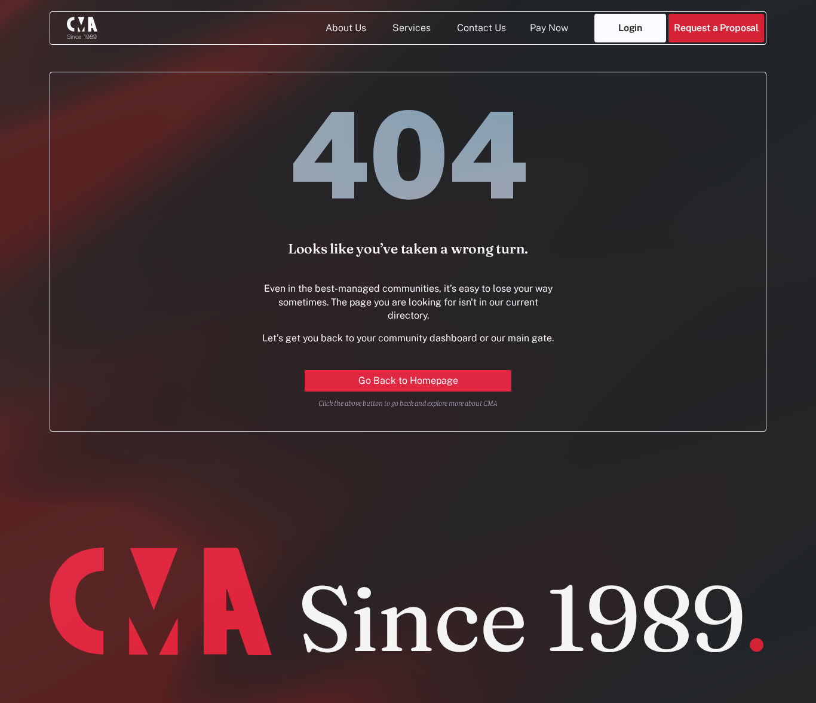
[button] (716, 28)
